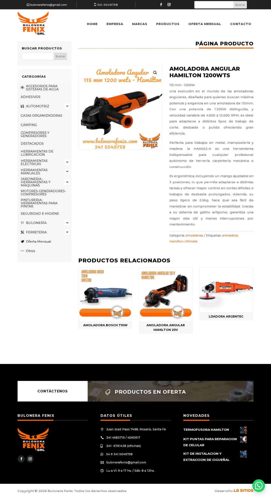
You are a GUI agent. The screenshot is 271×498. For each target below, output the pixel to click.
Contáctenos (52, 391)
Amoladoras (194, 235)
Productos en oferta (150, 392)
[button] (155, 73)
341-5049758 (107, 4)
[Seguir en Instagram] (169, 4)
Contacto (240, 24)
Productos (168, 24)
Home (92, 24)
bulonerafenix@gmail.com (48, 4)
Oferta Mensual (204, 24)
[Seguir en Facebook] (161, 4)
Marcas (139, 24)
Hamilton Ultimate (183, 241)
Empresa (114, 24)
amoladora (230, 235)
